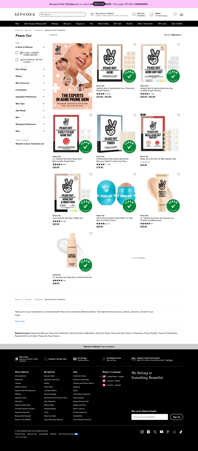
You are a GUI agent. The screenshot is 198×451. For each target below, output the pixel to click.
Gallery (46, 383)
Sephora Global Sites (23, 405)
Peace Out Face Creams (49, 336)
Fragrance (80, 23)
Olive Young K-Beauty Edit (35, 23)
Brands (129, 23)
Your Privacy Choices (66, 434)
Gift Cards (162, 23)
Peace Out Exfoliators (168, 333)
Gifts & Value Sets (145, 23)
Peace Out (19, 30)
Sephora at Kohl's (79, 405)
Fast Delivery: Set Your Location (33, 60)
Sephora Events (21, 397)
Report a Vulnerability (23, 419)
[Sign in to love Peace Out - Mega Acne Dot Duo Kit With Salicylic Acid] (178, 115)
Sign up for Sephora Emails (144, 411)
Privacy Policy (20, 434)
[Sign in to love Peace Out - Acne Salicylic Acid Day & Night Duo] (90, 174)
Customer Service (79, 376)
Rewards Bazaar (50, 408)
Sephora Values (21, 387)
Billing (75, 390)
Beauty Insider (49, 376)
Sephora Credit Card (51, 379)
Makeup (54, 23)
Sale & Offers (177, 23)
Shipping (76, 387)
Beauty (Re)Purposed (23, 416)
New (17, 23)
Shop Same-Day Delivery (53, 419)
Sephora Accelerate (22, 412)
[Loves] (175, 14)
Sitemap (53, 434)
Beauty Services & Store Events (55, 397)
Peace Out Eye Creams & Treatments (127, 333)
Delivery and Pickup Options (83, 383)
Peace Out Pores (102, 333)
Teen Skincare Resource (82, 419)
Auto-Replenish (49, 401)
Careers (18, 383)
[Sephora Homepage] (25, 14)
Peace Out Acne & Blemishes (82, 333)
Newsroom (19, 379)
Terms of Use (32, 434)
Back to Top (99, 4)
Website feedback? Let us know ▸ (99, 346)
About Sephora (20, 376)
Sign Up (176, 417)
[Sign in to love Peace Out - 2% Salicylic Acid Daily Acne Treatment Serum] (90, 233)
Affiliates (18, 394)
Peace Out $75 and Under (26, 336)
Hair (91, 23)
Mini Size (117, 23)
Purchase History (50, 390)
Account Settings (50, 394)
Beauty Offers (49, 405)
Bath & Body (103, 23)
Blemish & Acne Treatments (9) (30, 143)
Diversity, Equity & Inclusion (25, 408)
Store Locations (79, 408)
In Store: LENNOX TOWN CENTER (31, 54)
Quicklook (116, 80)
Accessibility (77, 416)
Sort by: (172, 34)
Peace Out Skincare (39, 333)
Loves (46, 412)
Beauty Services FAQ (80, 401)
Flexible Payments (80, 412)
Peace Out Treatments (58, 333)
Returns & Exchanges (81, 379)
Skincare (67, 23)
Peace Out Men (151, 333)
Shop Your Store (50, 416)
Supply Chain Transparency (25, 390)
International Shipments (82, 394)
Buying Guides (78, 397)
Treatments (38, 30)
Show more (20, 321)
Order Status (48, 387)
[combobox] (62, 14)
